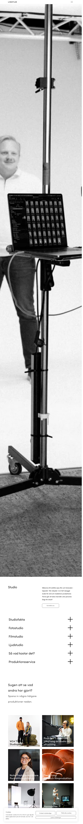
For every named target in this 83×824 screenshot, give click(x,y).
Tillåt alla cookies (66, 813)
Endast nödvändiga (45, 813)
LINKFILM (12, 2)
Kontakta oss (50, 605)
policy (7, 818)
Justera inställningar (56, 817)
